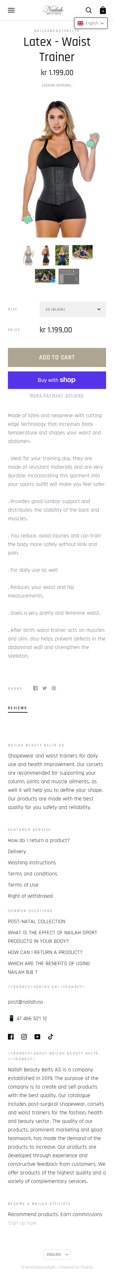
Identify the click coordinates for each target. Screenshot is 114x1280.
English (54, 1254)
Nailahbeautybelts (57, 31)
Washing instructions (32, 862)
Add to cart (57, 357)
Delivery (17, 851)
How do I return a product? (39, 840)
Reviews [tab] (18, 708)
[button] (90, 23)
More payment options (57, 395)
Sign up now (22, 1223)
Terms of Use (23, 885)
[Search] (89, 10)
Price (14, 330)
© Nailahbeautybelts (39, 1267)
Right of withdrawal (30, 896)
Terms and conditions (32, 873)
